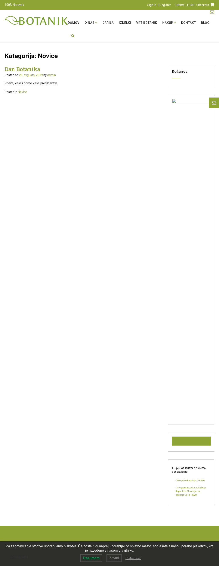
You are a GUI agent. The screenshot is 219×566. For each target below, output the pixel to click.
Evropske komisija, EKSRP (191, 480)
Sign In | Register (159, 5)
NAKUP (167, 22)
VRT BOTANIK (146, 22)
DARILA (108, 22)
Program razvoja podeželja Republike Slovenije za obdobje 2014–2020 (191, 491)
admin (51, 75)
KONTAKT (188, 22)
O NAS (90, 22)
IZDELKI (125, 22)
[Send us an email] (212, 12)
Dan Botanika (22, 69)
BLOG (205, 22)
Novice (22, 92)
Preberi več (133, 558)
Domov (74, 22)
